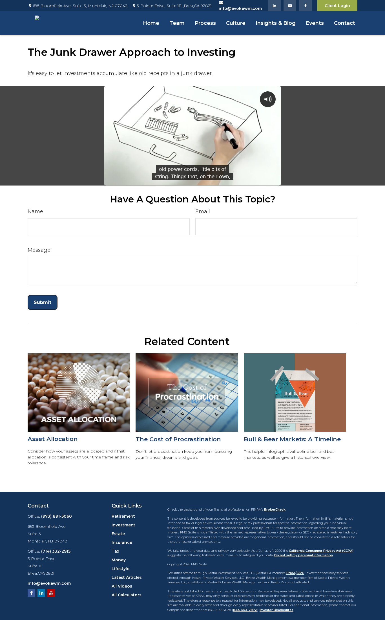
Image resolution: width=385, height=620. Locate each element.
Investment (123, 525)
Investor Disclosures (276, 610)
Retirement (123, 516)
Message (39, 250)
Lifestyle (120, 568)
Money (119, 559)
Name (35, 211)
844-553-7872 (245, 610)
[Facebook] (305, 5)
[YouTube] (290, 5)
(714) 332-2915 (55, 551)
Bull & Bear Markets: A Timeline (292, 439)
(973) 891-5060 (56, 516)
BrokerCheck (275, 509)
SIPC (300, 573)
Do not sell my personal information (303, 555)
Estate (118, 533)
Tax (115, 551)
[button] (151, 23)
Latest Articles (127, 577)
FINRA (290, 573)
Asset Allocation (53, 438)
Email (202, 211)
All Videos (122, 586)
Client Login (337, 5)
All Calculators (126, 594)
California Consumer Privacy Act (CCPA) (321, 551)
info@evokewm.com (49, 583)
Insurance (122, 542)
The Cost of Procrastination (178, 439)
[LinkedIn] (274, 5)
